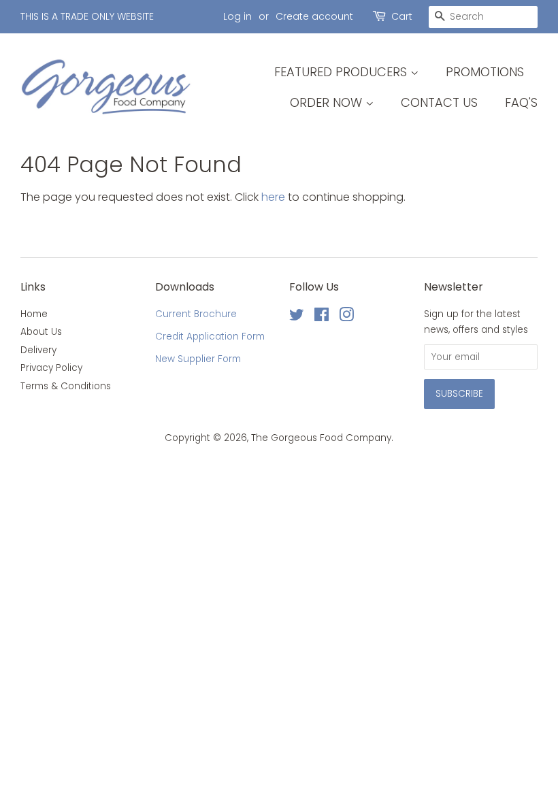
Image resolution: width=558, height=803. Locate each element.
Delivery (38, 350)
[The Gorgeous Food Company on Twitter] (296, 317)
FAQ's (521, 102)
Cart (401, 16)
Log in (237, 16)
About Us (41, 331)
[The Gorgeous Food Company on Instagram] (346, 317)
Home (34, 314)
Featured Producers (342, 71)
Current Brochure (196, 314)
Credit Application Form (210, 336)
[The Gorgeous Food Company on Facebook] (321, 317)
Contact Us (439, 102)
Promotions (485, 71)
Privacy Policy (51, 367)
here (273, 197)
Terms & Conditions (65, 386)
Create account (314, 16)
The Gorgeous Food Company (321, 437)
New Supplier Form (198, 359)
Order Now (327, 102)
